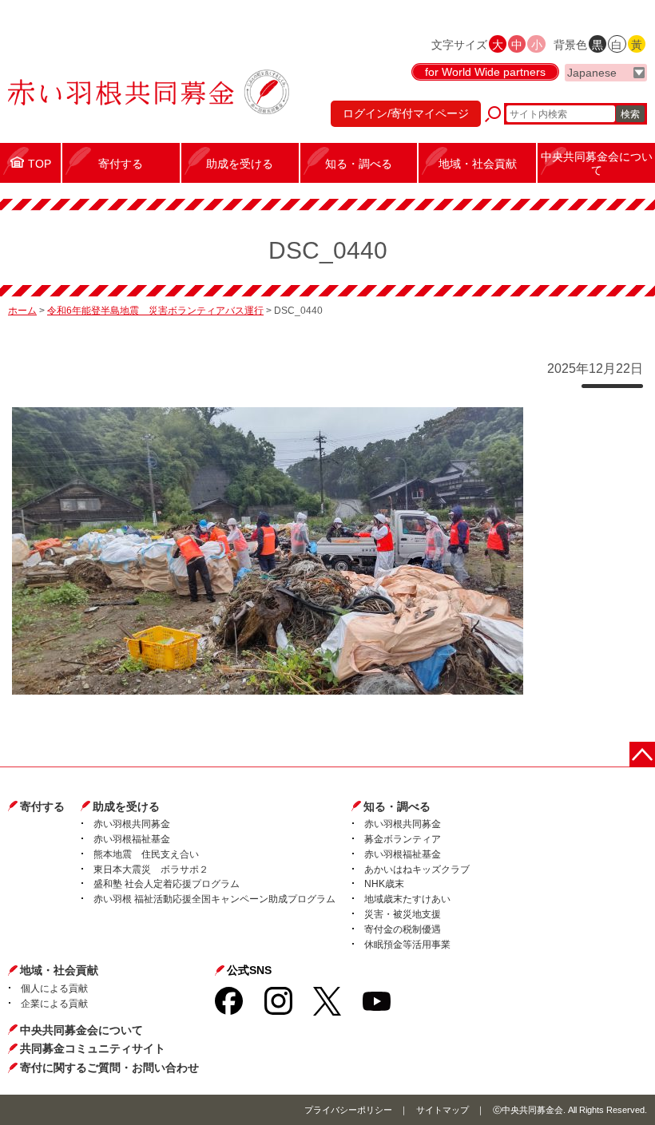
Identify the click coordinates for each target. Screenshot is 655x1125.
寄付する (42, 806)
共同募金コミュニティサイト (92, 1048)
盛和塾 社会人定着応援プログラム (166, 883)
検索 (630, 114)
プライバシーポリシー (348, 1110)
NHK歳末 (384, 883)
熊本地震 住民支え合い (146, 854)
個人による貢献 (54, 988)
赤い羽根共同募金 (131, 824)
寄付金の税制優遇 (402, 929)
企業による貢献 (54, 1003)
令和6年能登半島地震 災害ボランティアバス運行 (155, 310)
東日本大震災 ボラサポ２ (150, 869)
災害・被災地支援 (402, 914)
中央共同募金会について (81, 1030)
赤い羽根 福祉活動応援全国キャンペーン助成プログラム (214, 899)
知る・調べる (397, 806)
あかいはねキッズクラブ (417, 869)
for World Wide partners (485, 71)
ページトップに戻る (642, 754)
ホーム (22, 310)
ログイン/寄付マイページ (406, 113)
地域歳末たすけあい (407, 899)
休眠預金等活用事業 (407, 944)
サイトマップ (442, 1110)
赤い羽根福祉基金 (131, 839)
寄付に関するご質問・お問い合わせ (109, 1067)
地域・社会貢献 (59, 970)
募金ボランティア (402, 839)
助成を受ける (126, 806)
